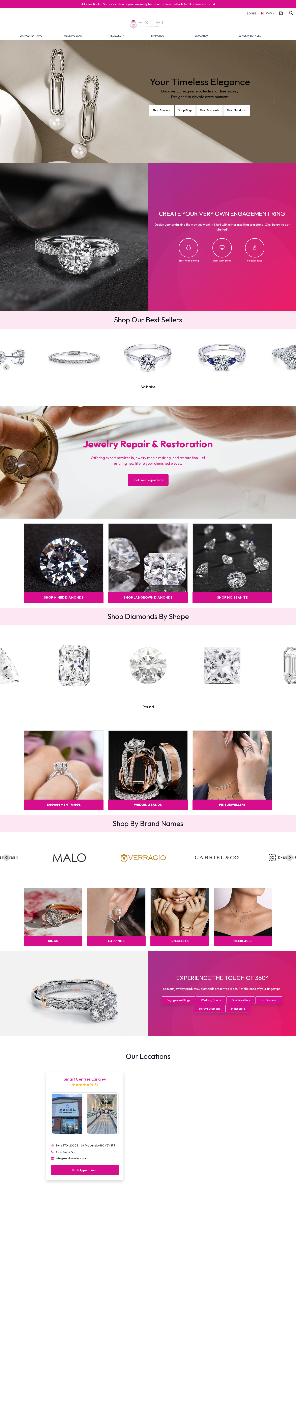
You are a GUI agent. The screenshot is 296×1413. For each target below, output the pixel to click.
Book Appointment (85, 1170)
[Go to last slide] (6, 367)
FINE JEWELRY (116, 35)
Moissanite (238, 1008)
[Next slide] (289, 367)
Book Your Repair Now (148, 480)
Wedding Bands (211, 1000)
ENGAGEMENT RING (31, 35)
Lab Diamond (269, 1000)
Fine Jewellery (241, 1000)
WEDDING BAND (73, 35)
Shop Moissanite (234, 110)
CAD (269, 13)
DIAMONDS (157, 35)
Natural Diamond (209, 1008)
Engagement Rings (178, 1000)
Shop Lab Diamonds (204, 110)
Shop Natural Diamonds (169, 110)
